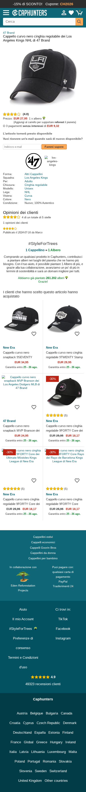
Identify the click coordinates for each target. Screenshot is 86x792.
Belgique (36, 713)
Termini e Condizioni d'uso (23, 662)
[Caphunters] (25, 12)
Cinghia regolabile (36, 184)
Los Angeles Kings (36, 177)
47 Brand (9, 32)
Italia (13, 752)
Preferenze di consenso (23, 643)
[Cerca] (79, 21)
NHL (27, 192)
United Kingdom (30, 781)
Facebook (63, 629)
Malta (73, 752)
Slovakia (65, 761)
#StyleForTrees (21, 629)
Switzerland (58, 771)
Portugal (34, 761)
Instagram (63, 638)
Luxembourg (56, 752)
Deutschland (22, 732)
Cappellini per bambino (43, 558)
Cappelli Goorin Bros (43, 547)
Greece (41, 742)
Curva (28, 195)
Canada (66, 713)
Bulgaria (52, 713)
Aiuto (23, 609)
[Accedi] (64, 12)
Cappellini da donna (43, 552)
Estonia (54, 732)
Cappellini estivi (43, 536)
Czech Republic (48, 723)
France (16, 742)
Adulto (29, 181)
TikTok (63, 619)
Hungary (56, 742)
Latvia (23, 752)
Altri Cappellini (34, 174)
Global (28, 742)
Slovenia (25, 771)
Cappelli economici (43, 542)
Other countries (56, 781)
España (40, 732)
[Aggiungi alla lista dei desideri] (34, 334)
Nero (28, 199)
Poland (20, 761)
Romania (49, 761)
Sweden (41, 771)
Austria (22, 713)
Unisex (29, 188)
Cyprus (28, 723)
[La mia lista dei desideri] (71, 12)
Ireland (70, 742)
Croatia (14, 723)
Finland (67, 732)
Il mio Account (23, 619)
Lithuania (38, 752)
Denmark (70, 723)
